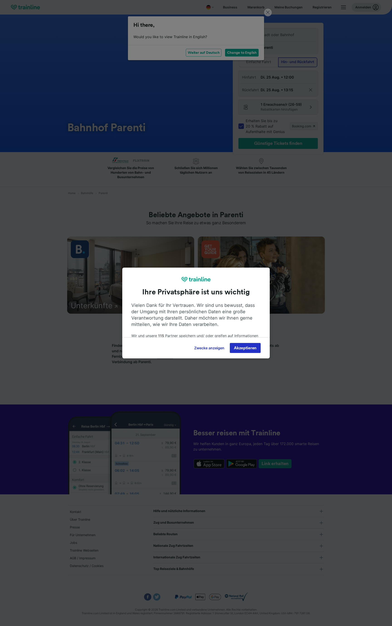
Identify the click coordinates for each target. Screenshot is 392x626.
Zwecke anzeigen (209, 348)
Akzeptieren (245, 348)
